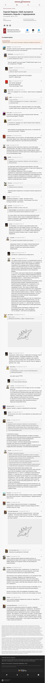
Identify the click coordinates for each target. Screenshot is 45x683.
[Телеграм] (7, 675)
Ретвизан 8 (9, 492)
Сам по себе (9, 112)
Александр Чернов (7, 20)
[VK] (28, 675)
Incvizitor (8, 597)
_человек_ (13, 258)
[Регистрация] (28, 4)
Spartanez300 (10, 89)
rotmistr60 (10, 205)
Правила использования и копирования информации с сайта (14, 663)
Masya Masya (10, 314)
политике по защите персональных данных (9, 666)
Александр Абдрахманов (13, 511)
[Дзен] (38, 675)
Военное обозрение (7, 8)
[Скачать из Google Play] (22, 670)
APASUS (9, 157)
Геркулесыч (9, 135)
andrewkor (9, 46)
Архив (13, 8)
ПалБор (8, 556)
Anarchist (11, 67)
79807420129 (10, 54)
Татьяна (9, 450)
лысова (8, 196)
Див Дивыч (9, 567)
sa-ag (8, 145)
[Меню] (39, 4)
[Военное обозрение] (22, 2)
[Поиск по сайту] (5, 4)
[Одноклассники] (17, 675)
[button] (16, 4)
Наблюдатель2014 (10, 406)
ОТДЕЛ (10, 97)
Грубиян (8, 502)
